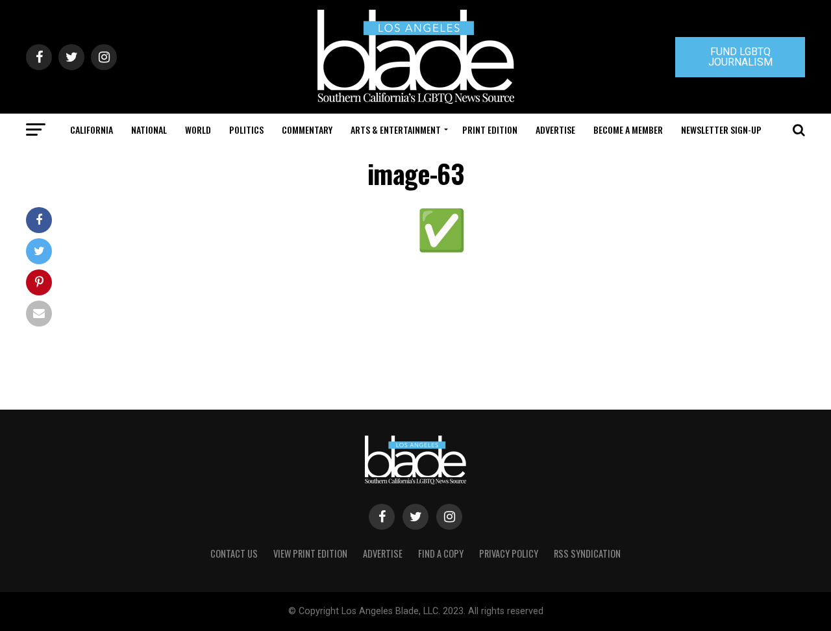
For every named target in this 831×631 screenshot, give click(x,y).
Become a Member (628, 129)
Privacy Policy (508, 553)
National (149, 129)
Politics (246, 129)
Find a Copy (441, 553)
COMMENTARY (307, 129)
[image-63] (441, 250)
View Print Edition (310, 553)
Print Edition (489, 129)
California (91, 129)
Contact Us (234, 553)
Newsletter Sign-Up (721, 129)
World (198, 129)
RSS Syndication (587, 553)
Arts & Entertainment (396, 129)
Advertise (555, 129)
